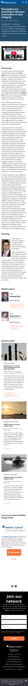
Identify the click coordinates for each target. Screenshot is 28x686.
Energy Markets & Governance (16, 306)
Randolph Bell (15, 296)
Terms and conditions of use (14, 656)
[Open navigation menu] (26, 2)
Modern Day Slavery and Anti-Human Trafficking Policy (14, 666)
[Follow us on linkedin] (15, 559)
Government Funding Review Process (14, 661)
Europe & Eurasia (14, 328)
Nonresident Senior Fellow (16, 318)
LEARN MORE (14, 552)
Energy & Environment (9, 393)
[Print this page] (12, 586)
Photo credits (19, 669)
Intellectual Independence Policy (14, 659)
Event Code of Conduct (10, 669)
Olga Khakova (15, 316)
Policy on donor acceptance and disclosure (14, 664)
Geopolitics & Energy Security (16, 304)
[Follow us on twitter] (12, 559)
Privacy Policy (10, 654)
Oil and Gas (6, 448)
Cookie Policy (17, 654)
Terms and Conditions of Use (11, 632)
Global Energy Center (10, 537)
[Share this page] (16, 586)
